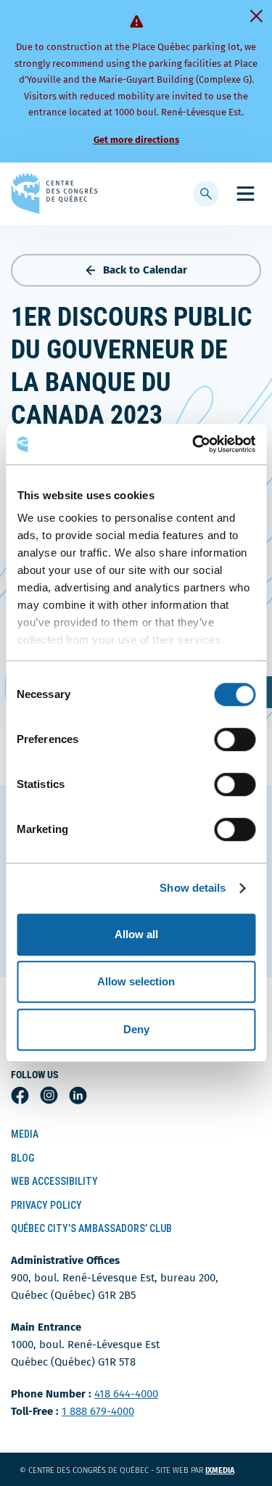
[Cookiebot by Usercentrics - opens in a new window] (193, 444)
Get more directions (136, 139)
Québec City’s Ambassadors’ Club (91, 1228)
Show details (193, 888)
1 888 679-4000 (98, 1411)
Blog (22, 1158)
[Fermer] (256, 16)
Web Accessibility (54, 1181)
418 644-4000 (126, 1393)
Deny (136, 1029)
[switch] (234, 739)
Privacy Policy (46, 1205)
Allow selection (136, 981)
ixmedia (228, 1470)
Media (24, 1134)
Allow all (136, 934)
